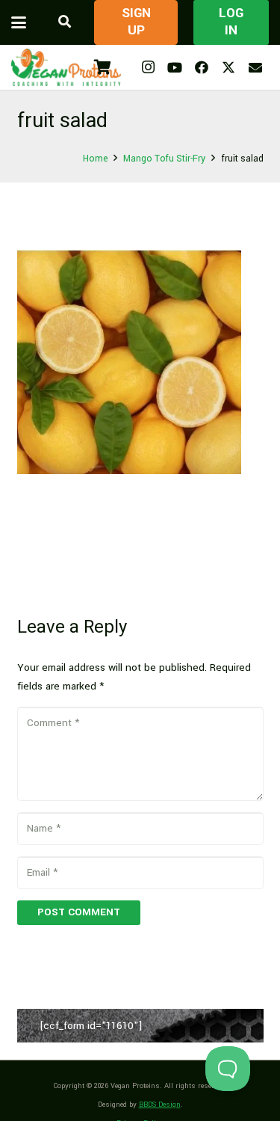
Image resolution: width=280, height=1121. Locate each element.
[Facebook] (201, 67)
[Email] (255, 67)
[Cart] (102, 67)
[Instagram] (147, 67)
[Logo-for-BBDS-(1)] (66, 67)
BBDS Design (160, 1104)
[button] (18, 22)
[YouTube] (174, 67)
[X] (228, 67)
